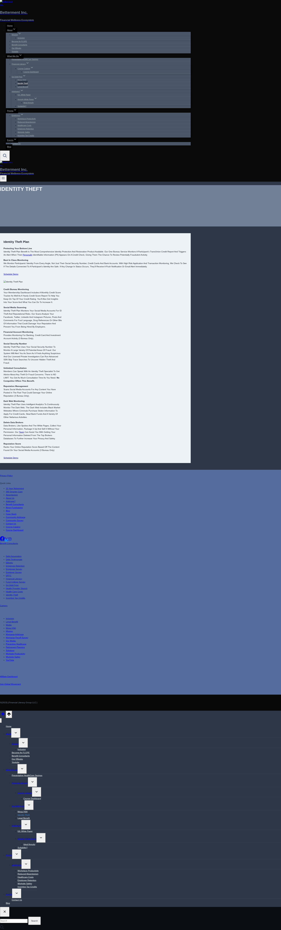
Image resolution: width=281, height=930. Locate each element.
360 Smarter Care (14, 491)
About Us (10, 498)
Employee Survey (14, 569)
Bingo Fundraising (14, 507)
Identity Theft (23, 83)
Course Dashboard (31, 72)
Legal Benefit (23, 87)
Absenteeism (12, 495)
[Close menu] (1, 720)
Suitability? (22, 106)
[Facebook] (2, 540)
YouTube (10, 660)
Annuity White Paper (27, 839)
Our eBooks (16, 48)
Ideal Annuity (28, 103)
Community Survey (14, 520)
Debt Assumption (14, 556)
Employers (17, 865)
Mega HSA (22, 80)
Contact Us (16, 144)
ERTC (8, 575)
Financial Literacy (14, 579)
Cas (8, 514)
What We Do (12, 770)
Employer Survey (14, 572)
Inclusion (21, 38)
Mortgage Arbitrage (15, 634)
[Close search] (4, 912)
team (21, 432)
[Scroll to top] (3, 715)
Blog (9, 147)
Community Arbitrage (15, 517)
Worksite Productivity (15, 654)
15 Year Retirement (15, 488)
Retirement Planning (15, 647)
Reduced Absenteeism (27, 122)
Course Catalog (13, 527)
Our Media (11, 641)
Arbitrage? (11, 501)
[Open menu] (3, 178)
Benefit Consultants (19, 45)
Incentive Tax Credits (26, 136)
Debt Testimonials (14, 559)
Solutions (10, 650)
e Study (13, 514)
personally (27, 255)
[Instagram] (10, 540)
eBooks (9, 563)
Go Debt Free (12, 585)
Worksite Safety (24, 132)
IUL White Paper (24, 95)
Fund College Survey (15, 582)
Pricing (9, 855)
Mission (9, 631)
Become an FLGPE (19, 41)
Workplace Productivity (27, 119)
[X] (6, 540)
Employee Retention (26, 129)
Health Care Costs (14, 591)
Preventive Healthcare (16, 644)
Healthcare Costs (24, 125)
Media (9, 625)
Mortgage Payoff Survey (17, 637)
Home (10, 26)
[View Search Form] (5, 155)
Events (9, 894)
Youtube (15, 52)
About (8, 734)
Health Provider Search (16, 588)
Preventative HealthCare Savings (25, 59)
